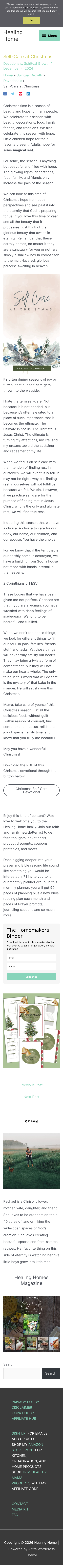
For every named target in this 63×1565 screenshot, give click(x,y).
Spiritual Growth (37, 64)
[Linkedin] (28, 93)
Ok (31, 20)
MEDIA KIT (20, 1509)
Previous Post (32, 1085)
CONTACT (20, 1504)
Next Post (31, 1097)
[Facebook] (5, 93)
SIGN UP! (19, 1433)
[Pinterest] (20, 93)
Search (8, 1364)
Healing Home (13, 35)
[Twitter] (12, 93)
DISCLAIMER (22, 1407)
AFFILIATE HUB (24, 1419)
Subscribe (31, 976)
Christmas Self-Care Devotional (32, 790)
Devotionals (12, 64)
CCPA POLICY (23, 1413)
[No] (58, 13)
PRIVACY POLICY (25, 1402)
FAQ (15, 1515)
